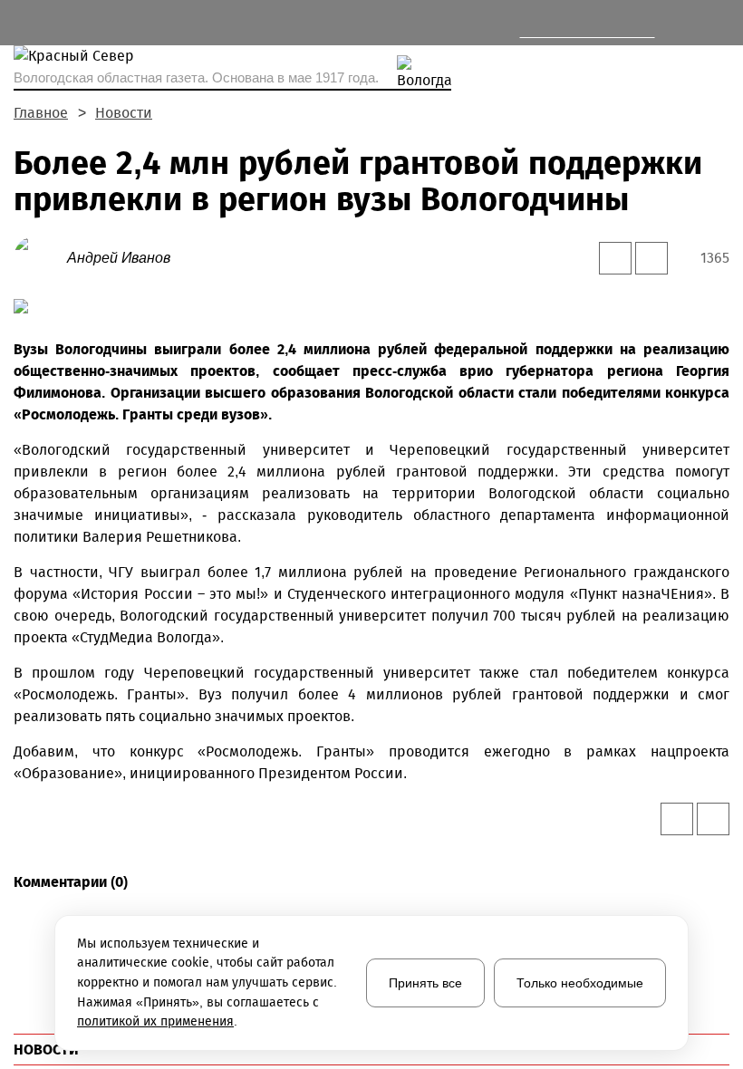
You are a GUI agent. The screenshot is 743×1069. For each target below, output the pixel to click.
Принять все (425, 983)
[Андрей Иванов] (40, 256)
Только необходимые (579, 983)
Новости (123, 112)
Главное (41, 112)
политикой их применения (155, 1021)
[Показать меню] (24, 23)
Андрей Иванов (118, 257)
